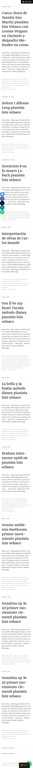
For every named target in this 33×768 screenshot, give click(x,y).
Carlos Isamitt (6, 281)
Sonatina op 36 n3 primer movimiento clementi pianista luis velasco (14, 612)
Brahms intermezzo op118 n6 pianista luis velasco (14, 460)
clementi (12, 662)
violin (25, 285)
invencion (27, 218)
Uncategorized (15, 79)
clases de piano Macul (23, 214)
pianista (4, 587)
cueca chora (6, 85)
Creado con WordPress (9, 763)
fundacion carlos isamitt (21, 283)
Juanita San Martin (16, 85)
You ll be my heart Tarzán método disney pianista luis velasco (14, 312)
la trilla (4, 285)
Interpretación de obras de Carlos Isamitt (15, 238)
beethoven (25, 579)
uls (8, 87)
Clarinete (5, 81)
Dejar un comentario (8, 89)
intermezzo (5, 509)
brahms (24, 501)
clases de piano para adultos (11, 583)
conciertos (24, 144)
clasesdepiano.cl (15, 585)
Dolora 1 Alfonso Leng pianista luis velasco (15, 107)
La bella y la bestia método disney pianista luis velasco (14, 390)
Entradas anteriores (8, 748)
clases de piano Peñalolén (14, 366)
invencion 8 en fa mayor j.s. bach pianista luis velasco (14, 173)
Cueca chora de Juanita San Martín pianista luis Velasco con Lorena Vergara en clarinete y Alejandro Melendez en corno (15, 28)
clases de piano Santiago (15, 218)
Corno (27, 83)
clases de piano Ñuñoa (14, 148)
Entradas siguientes (8, 753)
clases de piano (13, 81)
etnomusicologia (7, 283)
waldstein (11, 587)
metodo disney (18, 368)
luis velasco (24, 585)
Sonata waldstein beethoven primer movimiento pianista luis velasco (15, 533)
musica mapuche (13, 285)
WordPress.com (7, 765)
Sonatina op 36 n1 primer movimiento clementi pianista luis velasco (14, 686)
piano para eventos (8, 358)
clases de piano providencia (16, 83)
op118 (11, 509)
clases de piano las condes (14, 360)
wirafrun (5, 287)
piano (21, 285)
